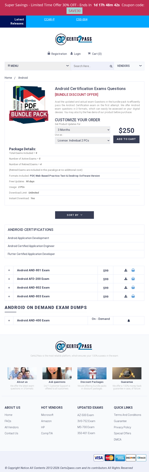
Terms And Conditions (127, 414)
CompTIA (47, 433)
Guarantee (120, 421)
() (97, 53)
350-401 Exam (86, 433)
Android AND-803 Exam (33, 296)
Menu (14, 65)
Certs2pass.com (70, 468)
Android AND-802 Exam (33, 287)
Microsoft (47, 414)
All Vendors (12, 427)
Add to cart (126, 139)
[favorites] (129, 321)
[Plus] (9, 270)
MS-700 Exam (85, 427)
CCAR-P (46, 19)
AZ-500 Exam (85, 415)
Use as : (59, 134)
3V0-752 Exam (86, 421)
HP (43, 427)
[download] (126, 270)
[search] (111, 67)
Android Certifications (30, 229)
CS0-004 (78, 19)
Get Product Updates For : (68, 124)
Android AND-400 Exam (33, 320)
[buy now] (133, 270)
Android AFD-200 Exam (33, 279)
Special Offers (122, 433)
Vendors (123, 65)
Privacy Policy (122, 427)
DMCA (117, 439)
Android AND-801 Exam (33, 270)
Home (8, 77)
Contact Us (11, 433)
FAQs (8, 421)
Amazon (46, 421)
